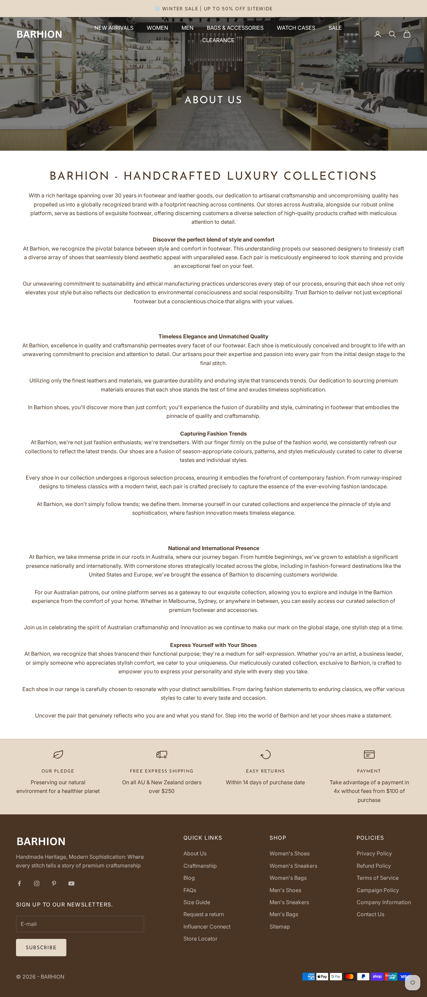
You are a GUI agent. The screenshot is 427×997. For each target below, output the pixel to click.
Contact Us (370, 914)
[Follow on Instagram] (36, 883)
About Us (194, 853)
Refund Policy (374, 865)
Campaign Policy (378, 890)
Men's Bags (284, 914)
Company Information (384, 902)
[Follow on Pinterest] (54, 883)
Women (157, 27)
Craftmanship (200, 865)
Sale (335, 27)
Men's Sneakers (289, 902)
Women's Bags (288, 877)
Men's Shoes (285, 890)
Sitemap (280, 926)
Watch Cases (296, 27)
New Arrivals (113, 27)
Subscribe (41, 948)
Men (187, 27)
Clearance (218, 40)
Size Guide (196, 902)
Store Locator (200, 938)
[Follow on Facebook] (19, 883)
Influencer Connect (207, 926)
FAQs (189, 890)
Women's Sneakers (293, 865)
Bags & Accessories (235, 27)
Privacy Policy (374, 853)
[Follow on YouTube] (71, 883)
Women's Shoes (290, 853)
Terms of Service (378, 877)
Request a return (203, 914)
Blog (189, 877)
